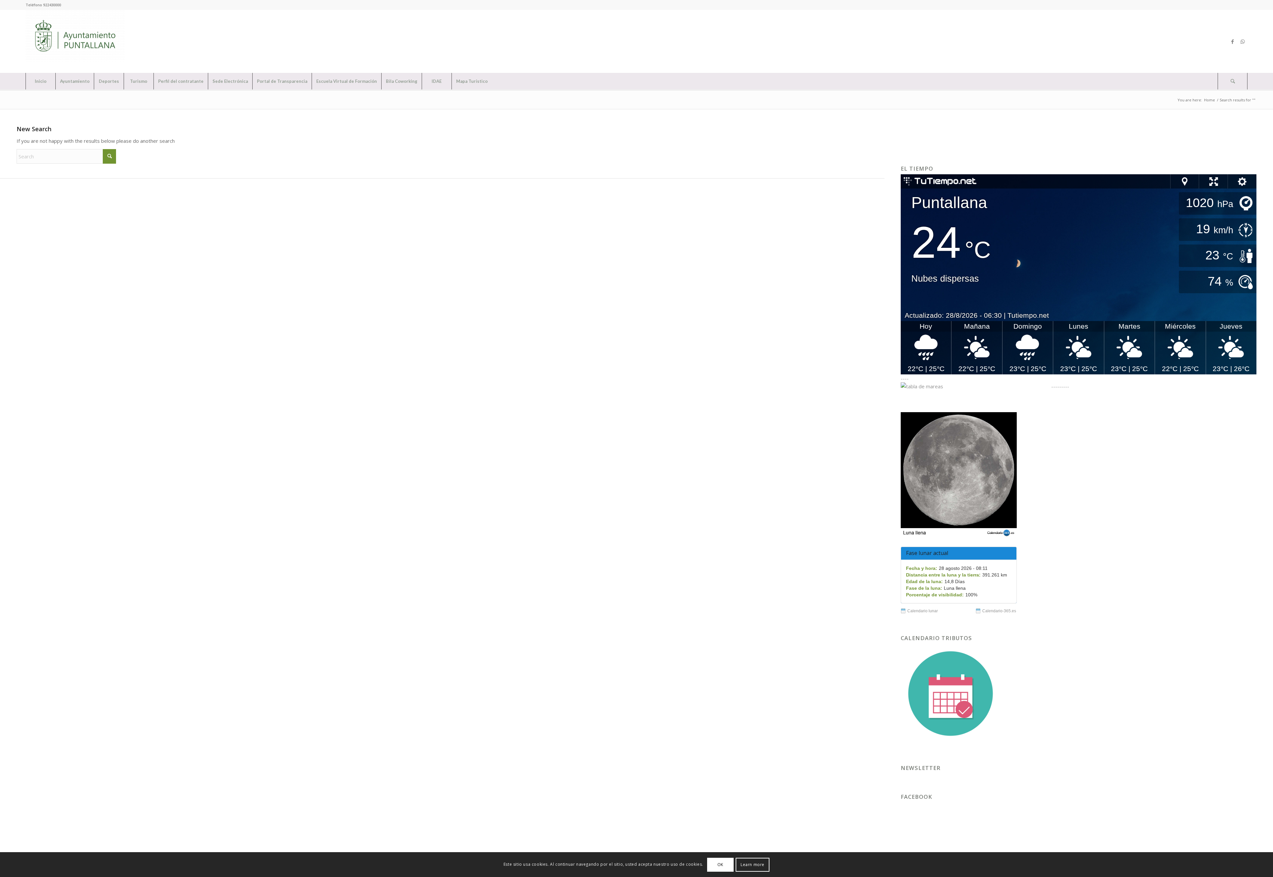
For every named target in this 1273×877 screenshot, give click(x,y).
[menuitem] (40, 81)
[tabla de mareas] (975, 386)
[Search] (1232, 81)
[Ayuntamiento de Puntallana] (75, 41)
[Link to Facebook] (1233, 41)
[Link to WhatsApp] (1242, 41)
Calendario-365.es (999, 611)
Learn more (752, 864)
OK (720, 864)
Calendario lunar (922, 611)
